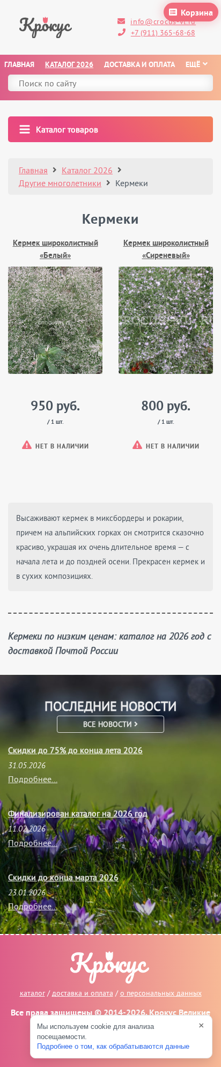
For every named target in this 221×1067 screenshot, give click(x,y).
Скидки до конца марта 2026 (63, 877)
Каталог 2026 (69, 65)
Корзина (197, 13)
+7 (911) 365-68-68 (163, 33)
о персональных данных (161, 993)
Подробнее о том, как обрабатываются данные (113, 1046)
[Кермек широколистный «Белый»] (55, 320)
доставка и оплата (82, 993)
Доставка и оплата (139, 65)
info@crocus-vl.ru (163, 21)
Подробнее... (32, 779)
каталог (32, 993)
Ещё (193, 65)
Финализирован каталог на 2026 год (78, 813)
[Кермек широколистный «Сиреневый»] (166, 320)
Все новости (108, 724)
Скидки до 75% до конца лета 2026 (75, 750)
